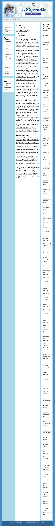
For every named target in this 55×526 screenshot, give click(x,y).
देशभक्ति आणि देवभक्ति (46, 397)
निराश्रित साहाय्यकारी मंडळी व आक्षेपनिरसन (46, 356)
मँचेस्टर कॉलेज (46, 226)
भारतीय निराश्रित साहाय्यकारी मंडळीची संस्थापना (46, 233)
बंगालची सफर (46, 289)
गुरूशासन (46, 443)
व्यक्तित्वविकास (46, 96)
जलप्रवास (46, 429)
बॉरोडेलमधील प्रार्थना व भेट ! (46, 266)
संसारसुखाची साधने (46, 70)
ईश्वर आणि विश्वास (46, 461)
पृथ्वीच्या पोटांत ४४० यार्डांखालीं (46, 327)
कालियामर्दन (46, 447)
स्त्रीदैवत (46, 38)
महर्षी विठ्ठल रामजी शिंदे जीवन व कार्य (8, 84)
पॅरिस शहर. (46, 321)
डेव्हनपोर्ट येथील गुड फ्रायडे (46, 416)
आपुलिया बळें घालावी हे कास (46, 478)
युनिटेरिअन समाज (46, 169)
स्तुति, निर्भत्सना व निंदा (46, 43)
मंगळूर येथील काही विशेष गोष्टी (47, 220)
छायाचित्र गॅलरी (7, 31)
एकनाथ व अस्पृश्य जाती (46, 457)
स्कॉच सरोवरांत (46, 48)
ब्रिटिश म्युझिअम (46, 239)
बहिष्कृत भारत (46, 284)
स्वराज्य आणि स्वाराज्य (46, 34)
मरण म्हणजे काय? (46, 197)
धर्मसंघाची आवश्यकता (46, 378)
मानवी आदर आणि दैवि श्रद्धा (46, 191)
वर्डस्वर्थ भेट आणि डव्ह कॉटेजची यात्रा (46, 127)
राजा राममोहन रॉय (46, 153)
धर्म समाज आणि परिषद (46, 387)
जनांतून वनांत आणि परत (46, 433)
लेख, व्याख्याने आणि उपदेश (7, 68)
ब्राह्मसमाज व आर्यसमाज (47, 244)
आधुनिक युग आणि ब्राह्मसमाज (46, 496)
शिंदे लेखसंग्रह (7, 52)
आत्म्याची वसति (46, 502)
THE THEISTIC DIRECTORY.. (7, 72)
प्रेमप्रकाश (46, 305)
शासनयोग (46, 86)
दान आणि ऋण (46, 406)
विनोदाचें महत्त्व (46, 110)
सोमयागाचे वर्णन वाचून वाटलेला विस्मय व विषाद (46, 53)
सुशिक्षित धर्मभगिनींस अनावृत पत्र (46, 60)
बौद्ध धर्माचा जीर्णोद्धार (46, 253)
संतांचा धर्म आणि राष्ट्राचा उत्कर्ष (46, 76)
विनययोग (46, 115)
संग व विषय (46, 82)
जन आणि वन (46, 438)
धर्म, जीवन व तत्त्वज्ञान (8, 41)
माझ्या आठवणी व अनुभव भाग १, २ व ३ (8, 45)
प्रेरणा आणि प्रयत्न (46, 300)
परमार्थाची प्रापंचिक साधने (46, 338)
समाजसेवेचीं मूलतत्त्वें (46, 66)
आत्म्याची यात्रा (46, 507)
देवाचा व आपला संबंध (46, 401)
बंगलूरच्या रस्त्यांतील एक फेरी (46, 295)
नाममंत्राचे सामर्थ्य (46, 368)
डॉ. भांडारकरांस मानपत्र (47, 411)
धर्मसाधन (46, 373)
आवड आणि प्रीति (46, 473)
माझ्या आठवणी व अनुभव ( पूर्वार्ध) (8, 55)
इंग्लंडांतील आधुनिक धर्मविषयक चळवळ (46, 467)
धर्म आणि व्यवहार (46, 392)
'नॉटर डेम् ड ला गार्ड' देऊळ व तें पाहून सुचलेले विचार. (47, 513)
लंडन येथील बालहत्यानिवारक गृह (46, 138)
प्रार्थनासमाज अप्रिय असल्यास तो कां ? (46, 311)
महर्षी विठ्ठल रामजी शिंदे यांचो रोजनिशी (8, 59)
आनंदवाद (46, 491)
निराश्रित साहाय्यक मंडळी (46, 363)
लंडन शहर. (46, 133)
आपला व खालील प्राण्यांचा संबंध (46, 485)
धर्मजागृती (46, 382)
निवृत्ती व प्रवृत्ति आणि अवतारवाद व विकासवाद (46, 349)
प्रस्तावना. (46, 316)
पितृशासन (46, 333)
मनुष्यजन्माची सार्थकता (46, 208)
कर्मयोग (46, 452)
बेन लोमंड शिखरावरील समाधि (46, 272)
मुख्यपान (6, 25)
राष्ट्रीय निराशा (46, 144)
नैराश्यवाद (46, 344)
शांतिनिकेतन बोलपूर (46, 91)
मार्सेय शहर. (46, 179)
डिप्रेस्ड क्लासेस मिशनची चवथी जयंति (46, 423)
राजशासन (46, 158)
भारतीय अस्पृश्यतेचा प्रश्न (8, 64)
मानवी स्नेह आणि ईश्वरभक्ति (46, 184)
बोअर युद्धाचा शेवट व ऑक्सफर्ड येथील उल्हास (46, 259)
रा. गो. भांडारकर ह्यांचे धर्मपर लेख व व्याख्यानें (46, 164)
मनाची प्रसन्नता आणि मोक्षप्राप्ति (46, 214)
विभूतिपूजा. (46, 105)
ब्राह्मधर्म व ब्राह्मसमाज (46, 249)
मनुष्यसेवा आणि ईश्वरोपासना (46, 202)
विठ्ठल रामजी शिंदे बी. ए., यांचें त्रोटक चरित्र (46, 120)
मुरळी (46, 174)
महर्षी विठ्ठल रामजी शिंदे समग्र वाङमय (8, 88)
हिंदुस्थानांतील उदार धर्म (46, 29)
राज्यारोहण (46, 149)
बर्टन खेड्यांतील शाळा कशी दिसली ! (46, 279)
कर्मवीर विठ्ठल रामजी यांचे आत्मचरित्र (8, 49)
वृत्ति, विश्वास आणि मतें (46, 101)
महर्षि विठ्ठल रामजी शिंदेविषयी (7, 28)
